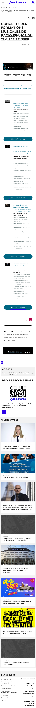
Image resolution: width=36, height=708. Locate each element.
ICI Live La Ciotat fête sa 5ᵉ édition (15, 477)
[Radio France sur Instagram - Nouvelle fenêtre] (7, 675)
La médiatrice (29, 705)
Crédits (3, 700)
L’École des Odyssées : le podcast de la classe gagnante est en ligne (17, 602)
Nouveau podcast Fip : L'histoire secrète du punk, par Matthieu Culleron (17, 633)
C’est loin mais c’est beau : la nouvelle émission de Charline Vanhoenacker (17, 447)
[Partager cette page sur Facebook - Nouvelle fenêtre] (25, 18)
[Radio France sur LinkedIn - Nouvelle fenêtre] (14, 675)
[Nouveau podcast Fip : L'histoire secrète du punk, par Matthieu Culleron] (18, 618)
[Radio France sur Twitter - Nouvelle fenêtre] (4, 675)
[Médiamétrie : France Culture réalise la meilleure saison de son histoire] (18, 524)
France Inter (30, 683)
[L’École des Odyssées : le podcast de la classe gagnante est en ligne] (18, 587)
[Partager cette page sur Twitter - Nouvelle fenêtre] (29, 18)
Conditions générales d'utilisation (8, 682)
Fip (33, 696)
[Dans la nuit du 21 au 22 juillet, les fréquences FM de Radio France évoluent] (18, 555)
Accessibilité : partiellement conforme (9, 692)
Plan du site (5, 698)
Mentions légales (6, 679)
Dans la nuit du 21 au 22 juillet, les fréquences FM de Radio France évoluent (15, 571)
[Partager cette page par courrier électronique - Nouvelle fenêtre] (33, 18)
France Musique (28, 693)
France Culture (29, 691)
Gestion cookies (6, 688)
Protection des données (8, 686)
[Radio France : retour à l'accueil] (17, 2)
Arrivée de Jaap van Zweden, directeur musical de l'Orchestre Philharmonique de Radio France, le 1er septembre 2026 (17, 507)
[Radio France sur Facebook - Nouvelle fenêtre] (1, 675)
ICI (33, 688)
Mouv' (32, 699)
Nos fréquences (6, 695)
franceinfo (30, 686)
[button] (32, 2)
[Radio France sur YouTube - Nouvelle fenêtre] (10, 675)
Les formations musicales (29, 702)
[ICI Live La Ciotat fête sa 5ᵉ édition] (18, 463)
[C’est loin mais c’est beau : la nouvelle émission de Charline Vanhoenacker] (18, 433)
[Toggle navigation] (2, 3)
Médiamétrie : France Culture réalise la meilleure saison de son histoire (17, 539)
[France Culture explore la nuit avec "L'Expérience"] (18, 648)
